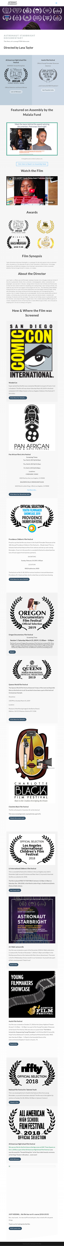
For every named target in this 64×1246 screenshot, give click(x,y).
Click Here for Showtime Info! (20, 494)
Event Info (13, 964)
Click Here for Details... (18, 398)
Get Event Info (15, 890)
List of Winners (16, 92)
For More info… (32, 490)
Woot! (12, 652)
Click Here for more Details (19, 579)
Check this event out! (17, 818)
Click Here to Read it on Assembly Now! (32, 164)
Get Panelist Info (48, 90)
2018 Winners (15, 1159)
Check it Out (14, 1102)
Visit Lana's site (15, 1228)
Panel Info (13, 1044)
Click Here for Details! (17, 719)
